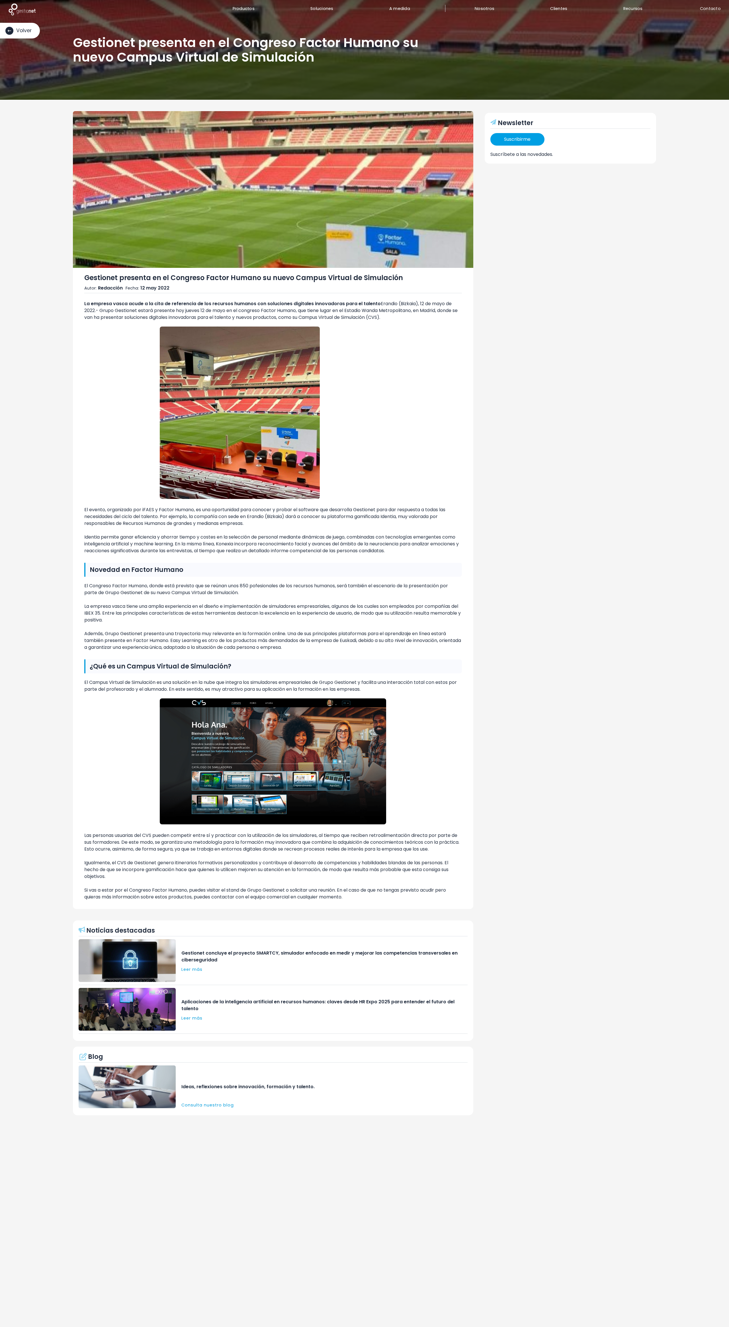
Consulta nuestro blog (207, 1105)
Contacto (710, 8)
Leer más (191, 969)
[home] (22, 9)
